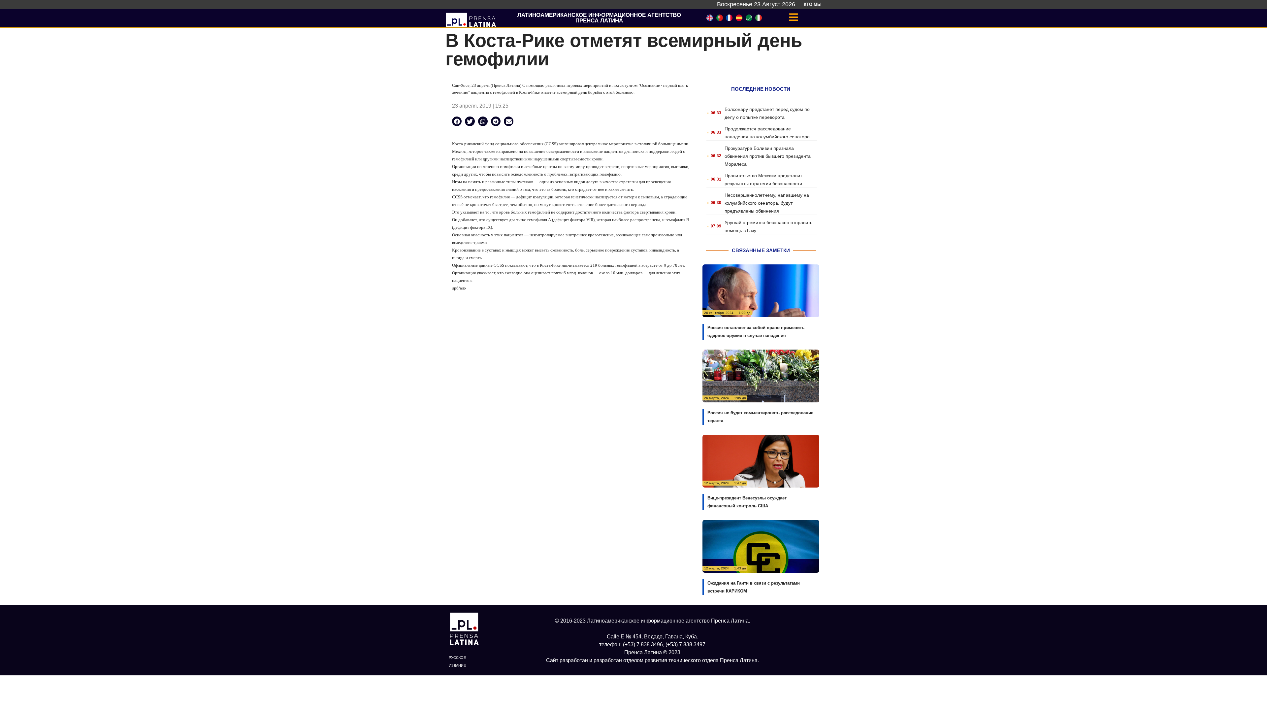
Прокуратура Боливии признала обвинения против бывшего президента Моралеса (768, 156)
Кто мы (813, 4)
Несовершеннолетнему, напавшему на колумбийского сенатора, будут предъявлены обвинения (767, 203)
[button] (457, 121)
